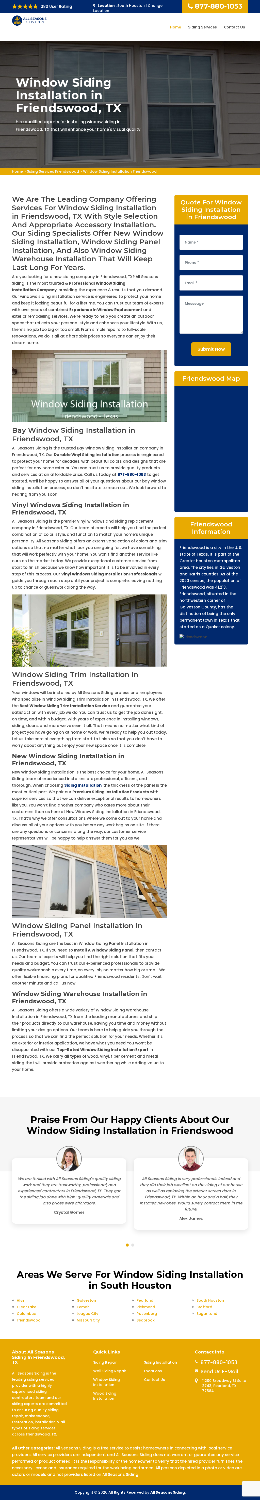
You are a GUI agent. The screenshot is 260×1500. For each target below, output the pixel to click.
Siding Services (202, 27)
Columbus (26, 1313)
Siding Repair (105, 1362)
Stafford (204, 1307)
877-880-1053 (218, 6)
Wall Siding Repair (109, 1371)
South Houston (210, 1300)
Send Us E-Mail (219, 1371)
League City (87, 1313)
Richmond (146, 1307)
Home (175, 27)
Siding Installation (160, 1362)
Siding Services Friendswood (53, 171)
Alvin (21, 1300)
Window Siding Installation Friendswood (120, 171)
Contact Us (234, 27)
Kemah (83, 1307)
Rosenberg (147, 1313)
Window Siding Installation (106, 1382)
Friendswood (29, 1320)
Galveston (86, 1300)
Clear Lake (26, 1307)
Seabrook (146, 1320)
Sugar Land (207, 1313)
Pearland (145, 1300)
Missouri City (88, 1320)
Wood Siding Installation (104, 1396)
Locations (153, 1371)
